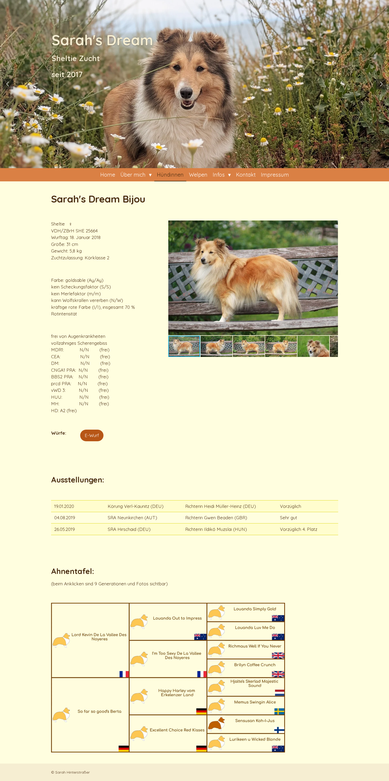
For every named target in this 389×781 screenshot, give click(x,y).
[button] (333, 225)
